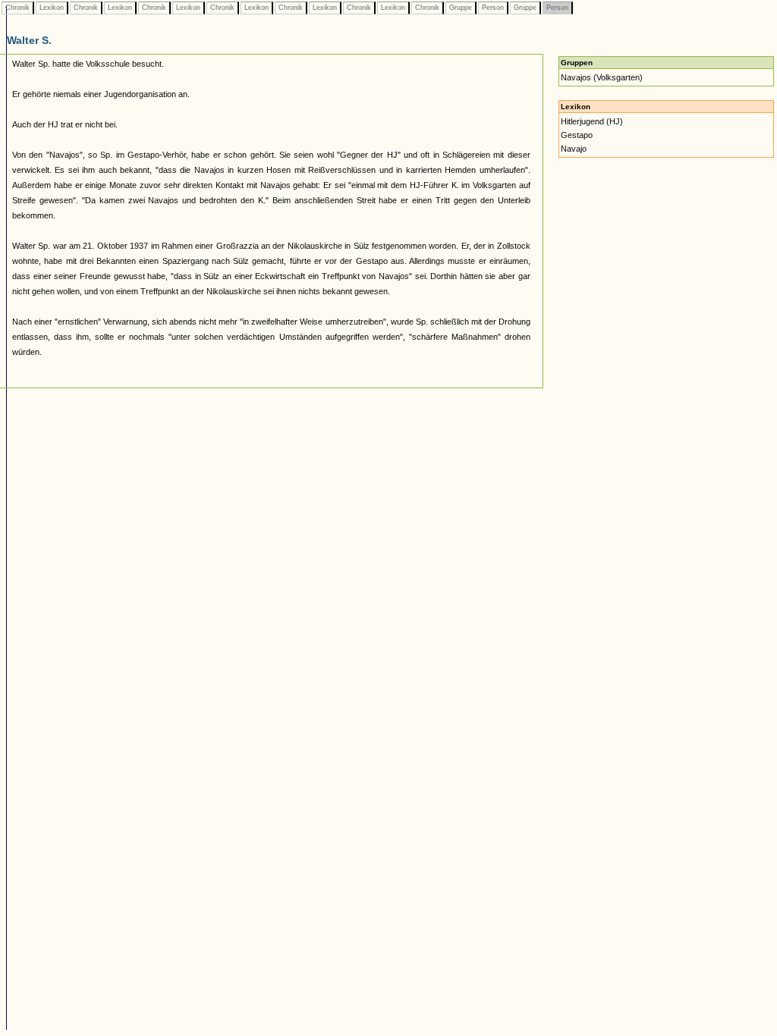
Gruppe (460, 7)
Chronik (17, 7)
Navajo (574, 148)
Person (493, 7)
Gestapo (577, 135)
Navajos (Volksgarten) (602, 77)
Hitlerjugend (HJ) (592, 121)
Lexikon (51, 7)
